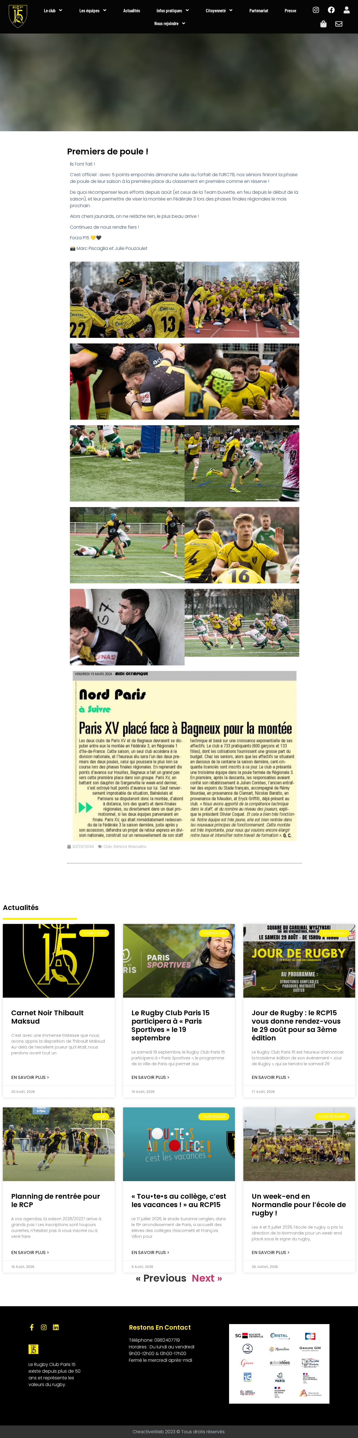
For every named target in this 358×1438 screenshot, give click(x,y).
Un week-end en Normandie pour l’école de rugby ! (299, 1204)
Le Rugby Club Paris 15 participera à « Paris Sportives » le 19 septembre (170, 1025)
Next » (207, 1278)
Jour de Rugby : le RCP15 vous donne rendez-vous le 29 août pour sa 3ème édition (296, 1025)
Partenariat (258, 10)
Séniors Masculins (130, 846)
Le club (49, 10)
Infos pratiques (169, 10)
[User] (347, 10)
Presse (290, 10)
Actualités (131, 10)
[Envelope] (339, 24)
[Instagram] (316, 10)
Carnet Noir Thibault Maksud (47, 1017)
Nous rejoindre (166, 23)
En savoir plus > (30, 1077)
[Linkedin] (56, 1327)
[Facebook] (331, 10)
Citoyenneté (216, 10)
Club (107, 846)
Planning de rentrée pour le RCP (55, 1200)
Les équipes (89, 10)
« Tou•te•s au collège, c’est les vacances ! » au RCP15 (178, 1200)
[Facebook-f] (32, 1327)
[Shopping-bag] (324, 24)
